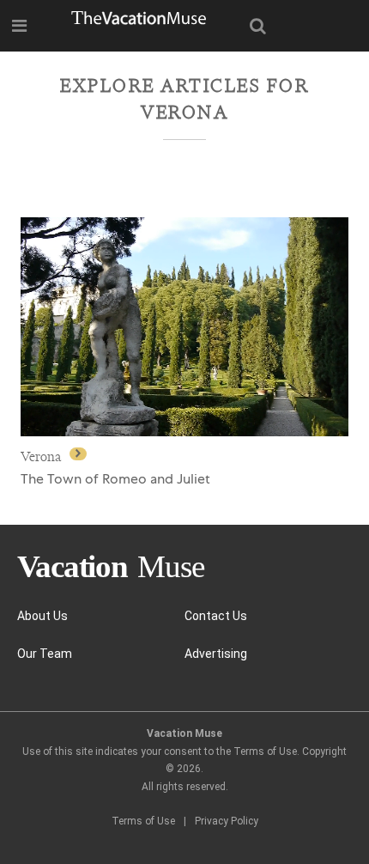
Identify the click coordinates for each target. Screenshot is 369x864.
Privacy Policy (226, 821)
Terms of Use (143, 821)
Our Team (44, 653)
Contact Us (215, 616)
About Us (42, 616)
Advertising (215, 653)
